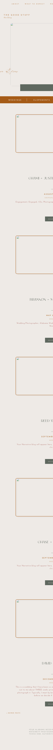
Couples (49, 198)
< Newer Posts (13, 713)
